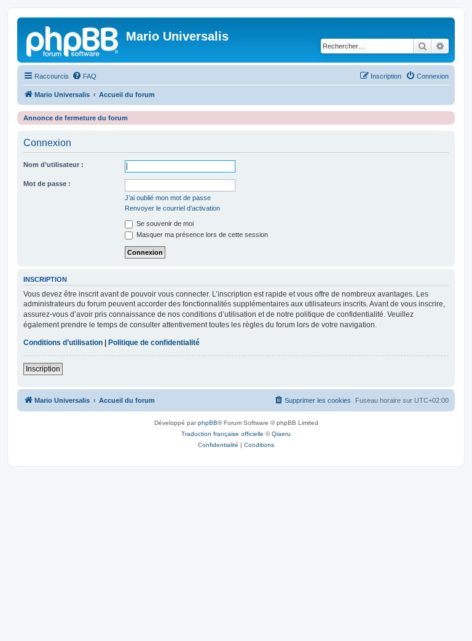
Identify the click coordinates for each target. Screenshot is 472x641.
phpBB (208, 422)
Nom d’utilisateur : (53, 164)
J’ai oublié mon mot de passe (168, 197)
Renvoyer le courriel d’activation (172, 208)
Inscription (43, 369)
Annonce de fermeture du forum (75, 118)
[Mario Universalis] (73, 40)
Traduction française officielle (222, 433)
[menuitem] (84, 76)
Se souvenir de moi (164, 223)
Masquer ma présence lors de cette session (201, 234)
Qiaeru (281, 433)
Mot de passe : (47, 183)
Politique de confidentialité (154, 342)
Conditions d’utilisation (63, 342)
